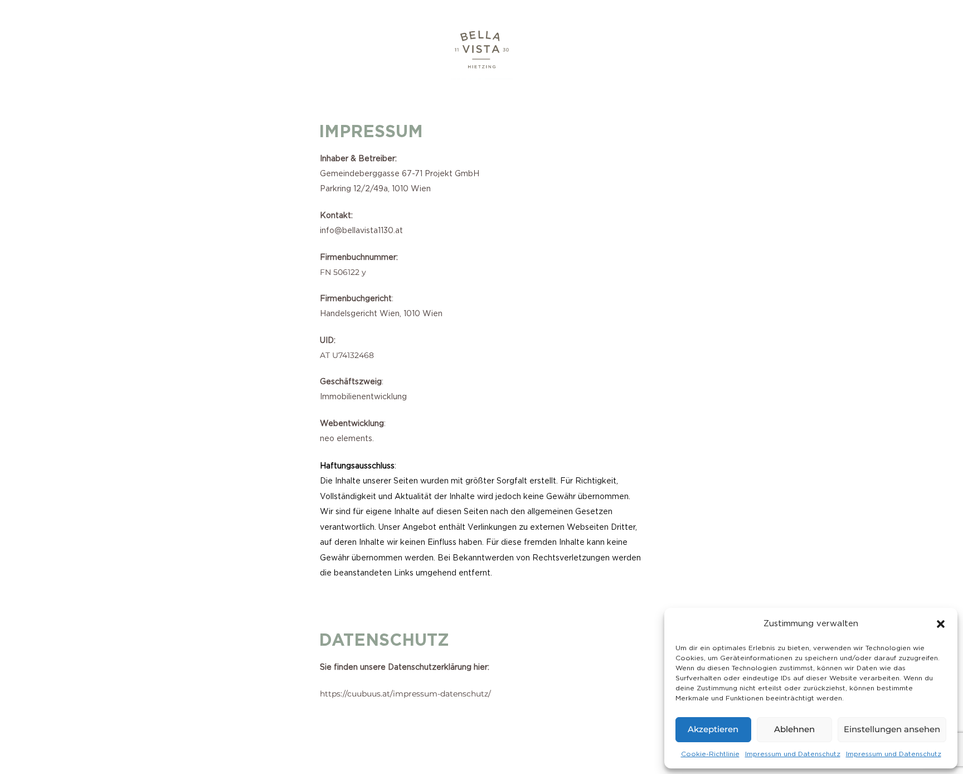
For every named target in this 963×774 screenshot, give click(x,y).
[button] (940, 624)
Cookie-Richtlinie (710, 754)
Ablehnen (794, 729)
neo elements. (347, 439)
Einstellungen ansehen (892, 729)
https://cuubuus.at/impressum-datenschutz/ (405, 694)
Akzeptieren (713, 729)
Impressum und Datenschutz (792, 754)
